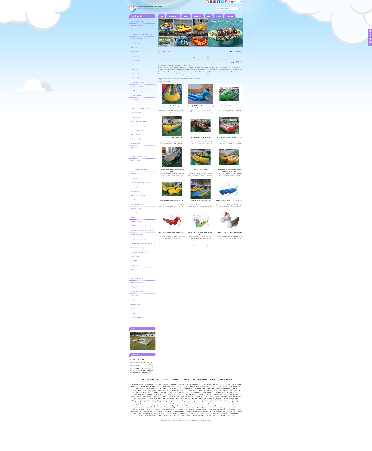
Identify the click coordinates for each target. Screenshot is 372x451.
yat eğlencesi (134, 200)
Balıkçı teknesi (190, 406)
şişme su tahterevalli (149, 408)
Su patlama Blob (179, 392)
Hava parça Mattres (138, 404)
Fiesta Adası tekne (190, 390)
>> (204, 57)
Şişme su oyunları (139, 388)
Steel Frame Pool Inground (138, 252)
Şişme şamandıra (136, 396)
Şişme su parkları (192, 402)
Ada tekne (227, 400)
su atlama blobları (136, 160)
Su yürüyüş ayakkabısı (205, 394)
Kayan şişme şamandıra (170, 410)
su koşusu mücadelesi (235, 386)
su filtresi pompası (136, 304)
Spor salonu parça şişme (139, 390)
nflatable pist (210, 386)
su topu (182, 408)
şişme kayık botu (220, 392)
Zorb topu (181, 384)
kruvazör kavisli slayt (172, 413)
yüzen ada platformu (172, 408)
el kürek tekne (134, 261)
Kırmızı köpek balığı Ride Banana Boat (176, 404)
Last (208, 57)
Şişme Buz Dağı (203, 402)
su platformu (209, 396)
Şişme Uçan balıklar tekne (162, 384)
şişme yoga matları (136, 208)
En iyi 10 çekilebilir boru (137, 82)
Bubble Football (135, 265)
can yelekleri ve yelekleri (137, 300)
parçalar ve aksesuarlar (137, 322)
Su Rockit (235, 388)
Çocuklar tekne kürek (214, 404)
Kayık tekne (140, 415)
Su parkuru (133, 400)
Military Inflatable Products (138, 287)
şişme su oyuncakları (221, 396)
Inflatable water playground (138, 239)
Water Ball (133, 269)
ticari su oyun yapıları (137, 86)
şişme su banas (159, 394)
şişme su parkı (147, 392)
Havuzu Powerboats (167, 392)
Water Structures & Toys (137, 134)
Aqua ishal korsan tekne (159, 396)
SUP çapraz (156, 392)
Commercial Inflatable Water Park (140, 108)
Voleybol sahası (193, 400)
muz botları (134, 65)
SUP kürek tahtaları (136, 221)
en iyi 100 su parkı (136, 95)
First (193, 57)
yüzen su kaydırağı (222, 386)
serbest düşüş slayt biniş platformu (140, 139)
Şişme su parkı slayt (208, 392)
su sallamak (134, 147)
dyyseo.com (208, 420)
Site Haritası (184, 379)
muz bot (225, 390)
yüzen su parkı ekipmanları (233, 384)
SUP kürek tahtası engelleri (138, 226)
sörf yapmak (149, 404)
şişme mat (236, 404)
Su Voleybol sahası (139, 398)
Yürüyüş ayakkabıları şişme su (216, 406)
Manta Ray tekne (163, 415)
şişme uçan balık (188, 388)
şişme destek (137, 408)
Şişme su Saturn (236, 402)
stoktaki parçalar (135, 117)
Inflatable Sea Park (136, 178)
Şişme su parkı (152, 390)
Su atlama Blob (217, 398)
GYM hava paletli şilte (137, 204)
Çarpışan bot (207, 411)
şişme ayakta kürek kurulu (231, 398)
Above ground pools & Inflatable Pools (142, 230)
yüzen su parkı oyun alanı (234, 411)
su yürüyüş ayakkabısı (137, 282)
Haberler (160, 379)
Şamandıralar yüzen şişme (154, 410)
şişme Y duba (134, 30)
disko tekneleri (135, 69)
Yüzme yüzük (234, 413)
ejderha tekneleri (135, 56)
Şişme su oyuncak (206, 413)
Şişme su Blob (217, 390)
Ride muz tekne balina (175, 388)
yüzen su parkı (184, 413)
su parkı (173, 384)
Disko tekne (174, 402)
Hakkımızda (173, 16)
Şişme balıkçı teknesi (178, 406)
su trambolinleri (135, 165)
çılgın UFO (134, 47)
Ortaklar (175, 379)
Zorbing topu (147, 396)
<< (197, 57)
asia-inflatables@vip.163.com (144, 362)
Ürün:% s (197, 16)
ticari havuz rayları (136, 113)
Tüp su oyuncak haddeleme (220, 413)
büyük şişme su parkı (233, 392)
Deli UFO (194, 398)
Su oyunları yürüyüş (232, 406)
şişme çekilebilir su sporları (193, 411)
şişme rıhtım (200, 396)
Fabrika (220, 379)
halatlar (133, 313)
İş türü (132, 104)
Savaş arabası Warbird (219, 415)
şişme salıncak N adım (219, 411)
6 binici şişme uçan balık (146, 402)
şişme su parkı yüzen (152, 388)
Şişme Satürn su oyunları (204, 390)
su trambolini (137, 392)
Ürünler (212, 379)
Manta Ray (134, 402)
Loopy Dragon (148, 411)
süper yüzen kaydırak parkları (139, 121)
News (186, 16)
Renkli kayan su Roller (207, 400)
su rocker (133, 152)
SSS (208, 16)
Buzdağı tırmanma (174, 396)
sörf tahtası (160, 408)
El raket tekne (167, 411)
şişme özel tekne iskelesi (183, 398)
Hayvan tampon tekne (163, 406)
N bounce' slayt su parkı (146, 384)
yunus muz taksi (135, 60)
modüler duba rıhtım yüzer (138, 38)
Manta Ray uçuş (236, 400)
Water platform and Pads (138, 195)
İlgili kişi (229, 379)
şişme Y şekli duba (159, 413)
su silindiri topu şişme (177, 390)
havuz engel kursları (136, 187)
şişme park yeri (226, 388)
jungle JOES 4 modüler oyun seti (140, 126)
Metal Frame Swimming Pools (139, 248)
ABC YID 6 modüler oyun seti (139, 91)
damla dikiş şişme (136, 43)
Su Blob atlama (178, 394)
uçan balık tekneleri (136, 73)
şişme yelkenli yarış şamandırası (217, 410)
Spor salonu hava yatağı (193, 384)
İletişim (230, 16)
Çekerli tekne (158, 402)
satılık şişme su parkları (213, 388)
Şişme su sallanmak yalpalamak (165, 386)
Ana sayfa (150, 379)
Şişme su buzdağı (233, 408)
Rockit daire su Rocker (191, 394)
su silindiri (133, 274)
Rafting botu (218, 400)
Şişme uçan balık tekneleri (147, 386)
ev (162, 16)
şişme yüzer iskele (200, 388)
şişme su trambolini (182, 386)
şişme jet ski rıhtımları (137, 25)
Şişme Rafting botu (168, 398)
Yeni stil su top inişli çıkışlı (154, 398)
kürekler (133, 309)
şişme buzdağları (135, 143)
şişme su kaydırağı (163, 390)
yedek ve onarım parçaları (138, 317)
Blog (142, 379)
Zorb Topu (223, 408)
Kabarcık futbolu (201, 408)
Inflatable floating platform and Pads (141, 34)
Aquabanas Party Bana (137, 21)
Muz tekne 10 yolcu (150, 415)
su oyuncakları (218, 394)
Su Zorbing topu (206, 384)
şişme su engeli (173, 400)
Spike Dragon (231, 415)
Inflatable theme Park (137, 235)
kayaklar (133, 217)
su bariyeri (133, 174)
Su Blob (167, 402)
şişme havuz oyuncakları (231, 394)
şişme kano (138, 406)
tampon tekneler (135, 256)
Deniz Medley (158, 411)
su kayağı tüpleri (135, 52)
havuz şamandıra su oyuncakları (143, 394)
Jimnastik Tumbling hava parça (197, 410)
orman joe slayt (147, 413)
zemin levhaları (135, 296)
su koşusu (208, 415)
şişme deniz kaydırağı (149, 406)
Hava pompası (183, 410)
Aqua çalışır (163, 388)
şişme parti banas (201, 406)
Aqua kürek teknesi (179, 411)
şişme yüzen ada (135, 191)
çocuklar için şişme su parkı (159, 400)
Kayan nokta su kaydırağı (193, 392)
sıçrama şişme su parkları (188, 396)
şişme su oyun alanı (144, 400)
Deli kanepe (168, 394)
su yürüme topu (190, 408)
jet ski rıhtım (137, 413)
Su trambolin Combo (205, 398)
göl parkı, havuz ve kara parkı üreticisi (141, 243)
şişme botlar (134, 213)
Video (218, 16)
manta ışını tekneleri (136, 78)
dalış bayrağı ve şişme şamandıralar (141, 169)
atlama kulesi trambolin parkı (139, 156)
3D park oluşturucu (136, 99)
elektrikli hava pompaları (137, 291)
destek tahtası (159, 404)
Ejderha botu (192, 404)
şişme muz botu (226, 404)
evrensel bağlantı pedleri (138, 130)
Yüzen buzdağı (226, 402)
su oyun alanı (183, 400)
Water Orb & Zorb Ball (137, 278)
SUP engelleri (134, 386)
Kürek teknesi (202, 404)
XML (193, 379)
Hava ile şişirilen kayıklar (137, 410)
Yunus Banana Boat (135, 411)
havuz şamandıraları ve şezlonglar (140, 182)
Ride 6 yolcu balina (218, 384)
